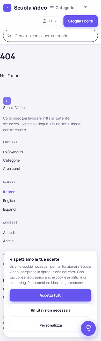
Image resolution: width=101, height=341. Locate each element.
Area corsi (11, 168)
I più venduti (13, 151)
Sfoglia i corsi (80, 21)
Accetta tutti (51, 295)
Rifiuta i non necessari (50, 310)
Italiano (9, 191)
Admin (8, 240)
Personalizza (50, 325)
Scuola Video (30, 7)
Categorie (11, 160)
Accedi (9, 232)
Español (9, 209)
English (9, 200)
